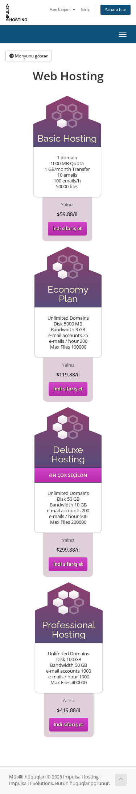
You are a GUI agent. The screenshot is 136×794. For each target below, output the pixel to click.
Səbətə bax (115, 9)
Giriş (85, 9)
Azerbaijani (61, 9)
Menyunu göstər (31, 56)
